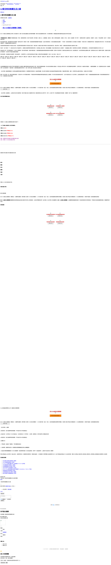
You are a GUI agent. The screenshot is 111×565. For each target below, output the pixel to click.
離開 (6, 562)
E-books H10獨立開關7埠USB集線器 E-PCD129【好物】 (14, 463)
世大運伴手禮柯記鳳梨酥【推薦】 (10, 460)
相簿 (4, 20)
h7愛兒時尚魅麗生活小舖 (10, 9)
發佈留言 (2, 500)
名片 (4, 22)
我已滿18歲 (3, 562)
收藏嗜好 (10, 17)
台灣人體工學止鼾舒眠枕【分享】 (10, 467)
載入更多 (2, 493)
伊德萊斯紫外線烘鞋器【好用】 (9, 470)
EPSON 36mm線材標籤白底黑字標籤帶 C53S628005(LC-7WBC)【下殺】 (17, 469)
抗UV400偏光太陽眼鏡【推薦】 (12, 28)
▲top (1, 491)
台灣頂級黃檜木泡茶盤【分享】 (9, 466)
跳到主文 (2, 12)
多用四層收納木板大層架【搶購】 (10, 471)
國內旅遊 (9, 489)
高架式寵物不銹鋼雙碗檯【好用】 (10, 473)
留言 (9, 486)
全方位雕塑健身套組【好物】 (9, 462)
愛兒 (1, 479)
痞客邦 (7, 486)
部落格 (4, 21)
